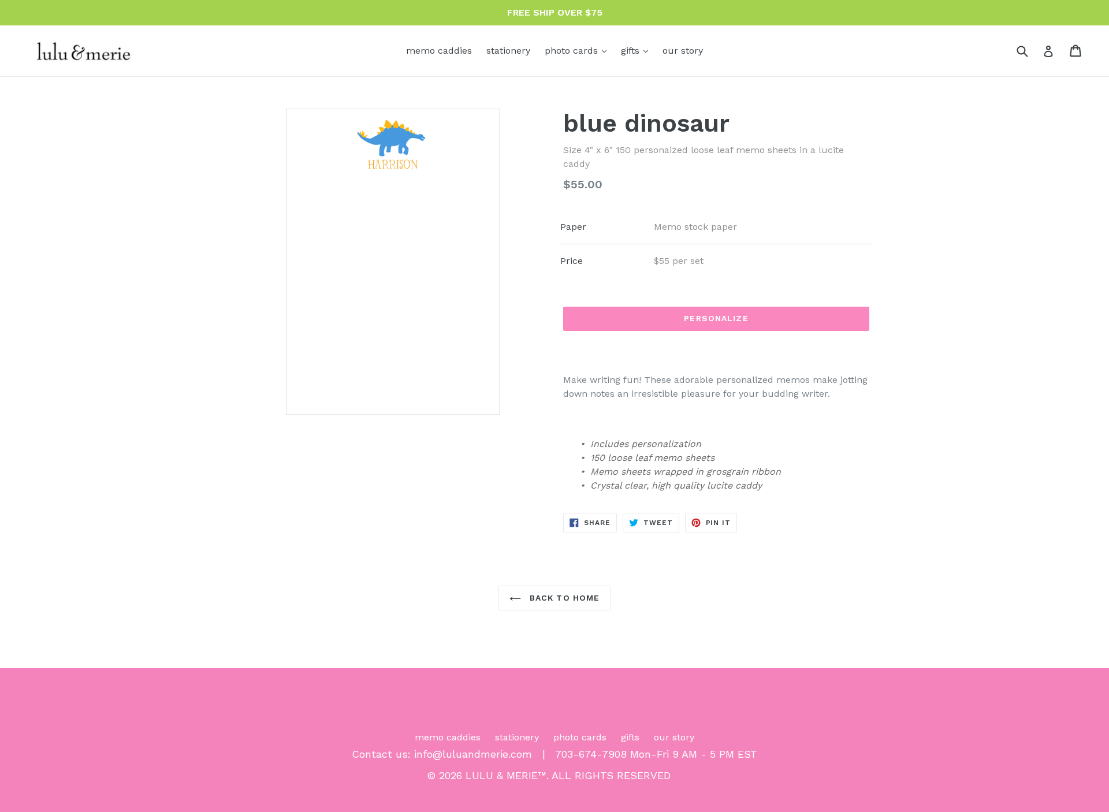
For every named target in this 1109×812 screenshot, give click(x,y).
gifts (637, 50)
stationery (508, 50)
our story (683, 50)
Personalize (716, 318)
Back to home (563, 597)
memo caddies (439, 50)
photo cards (578, 50)
